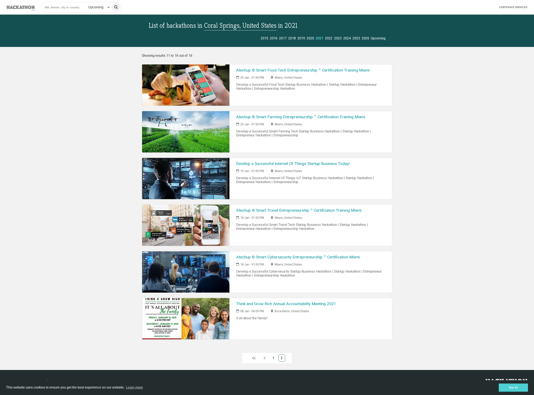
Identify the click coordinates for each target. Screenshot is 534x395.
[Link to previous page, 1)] (264, 358)
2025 (356, 38)
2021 (319, 38)
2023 (338, 38)
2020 (310, 38)
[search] (116, 7)
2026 (365, 38)
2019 (301, 38)
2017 (283, 38)
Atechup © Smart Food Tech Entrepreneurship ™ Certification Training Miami (303, 70)
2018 (292, 38)
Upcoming (378, 38)
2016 (273, 38)
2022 (328, 38)
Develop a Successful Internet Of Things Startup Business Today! (293, 163)
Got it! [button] (513, 387)
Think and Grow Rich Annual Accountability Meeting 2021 (286, 303)
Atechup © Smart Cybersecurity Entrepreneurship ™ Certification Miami (298, 257)
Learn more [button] (134, 387)
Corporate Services (513, 7)
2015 (264, 38)
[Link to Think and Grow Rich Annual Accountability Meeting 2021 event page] (185, 318)
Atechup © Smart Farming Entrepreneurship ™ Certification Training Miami (300, 116)
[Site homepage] (21, 7)
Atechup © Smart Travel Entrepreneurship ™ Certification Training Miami (298, 210)
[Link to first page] (254, 358)
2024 (347, 38)
